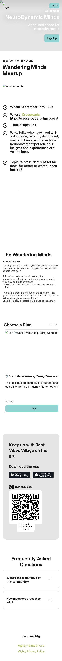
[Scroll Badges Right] (55, 324)
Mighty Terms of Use (31, 645)
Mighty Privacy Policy (31, 651)
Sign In (54, 5)
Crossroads (31, 114)
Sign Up (52, 38)
